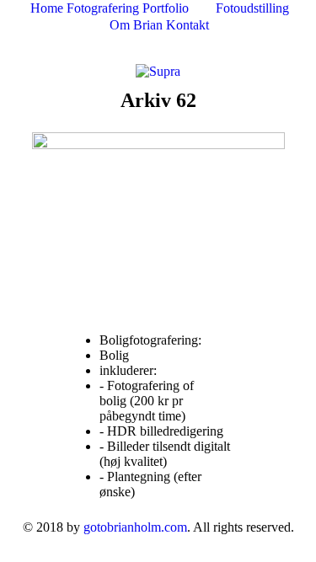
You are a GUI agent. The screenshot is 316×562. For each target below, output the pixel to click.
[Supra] (158, 70)
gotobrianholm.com (135, 527)
